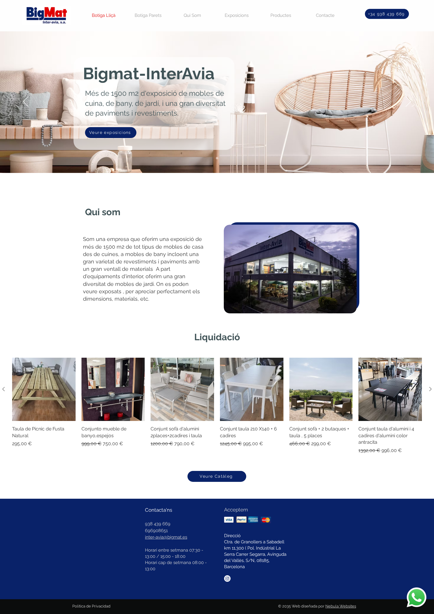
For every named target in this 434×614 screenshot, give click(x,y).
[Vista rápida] (44, 389)
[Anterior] (3, 389)
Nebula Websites (340, 606)
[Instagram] (227, 578)
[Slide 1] (217, 158)
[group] (217, 405)
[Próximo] (408, 102)
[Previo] (25, 102)
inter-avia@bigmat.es (166, 537)
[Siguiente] (430, 389)
